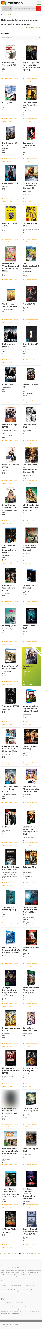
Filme (3, 15)
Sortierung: (5, 33)
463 (28, 1253)
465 (36, 1253)
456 (1, 1253)
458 (9, 1253)
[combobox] (7, 8)
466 (39, 1253)
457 (5, 1253)
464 (32, 1253)
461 (20, 1253)
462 (24, 1253)
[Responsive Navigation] (39, 3)
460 (16, 1253)
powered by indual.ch (7, 1327)
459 (13, 1253)
